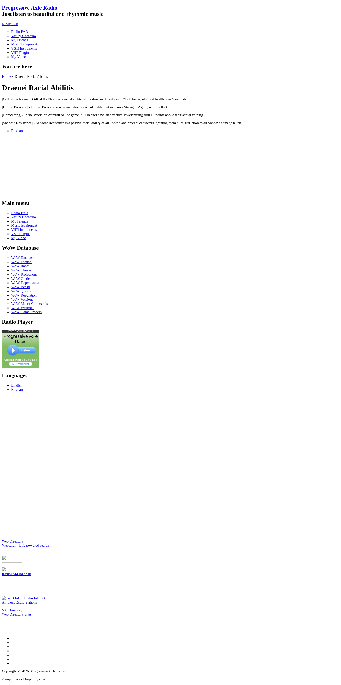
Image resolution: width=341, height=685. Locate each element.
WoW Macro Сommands (29, 304)
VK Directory (12, 610)
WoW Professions (24, 274)
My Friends (19, 40)
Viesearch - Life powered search (25, 545)
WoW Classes (21, 270)
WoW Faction (21, 262)
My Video (18, 57)
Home (6, 76)
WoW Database (22, 258)
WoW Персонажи (25, 283)
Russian (17, 131)
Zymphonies (11, 679)
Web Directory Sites (16, 614)
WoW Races (20, 266)
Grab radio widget (13, 360)
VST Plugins (20, 53)
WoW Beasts (20, 287)
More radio (31, 360)
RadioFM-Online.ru (16, 574)
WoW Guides (21, 279)
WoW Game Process (26, 312)
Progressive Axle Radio (29, 8)
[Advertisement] (170, 166)
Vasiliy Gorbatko (23, 36)
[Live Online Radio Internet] (23, 598)
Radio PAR (19, 32)
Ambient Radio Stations (19, 602)
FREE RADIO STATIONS (20, 331)
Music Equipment (24, 44)
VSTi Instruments (24, 48)
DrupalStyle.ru (34, 679)
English (16, 385)
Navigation (10, 24)
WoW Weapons (22, 308)
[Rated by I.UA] (12, 561)
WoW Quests (21, 291)
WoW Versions (22, 299)
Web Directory (12, 541)
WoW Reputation (24, 295)
